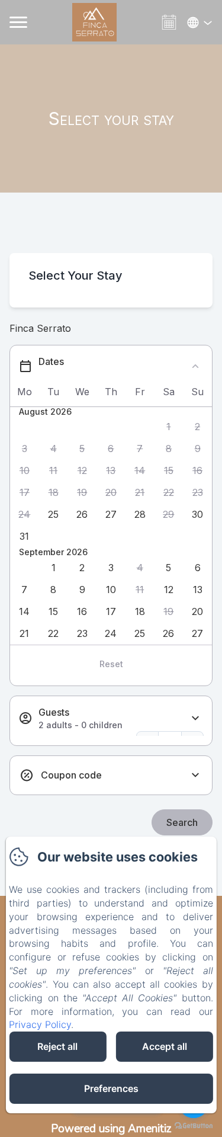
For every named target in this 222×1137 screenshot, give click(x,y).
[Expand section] (195, 718)
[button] (169, 427)
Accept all (164, 1046)
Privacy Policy (40, 1024)
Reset (111, 664)
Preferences (111, 1088)
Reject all (57, 1046)
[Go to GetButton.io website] (194, 1125)
